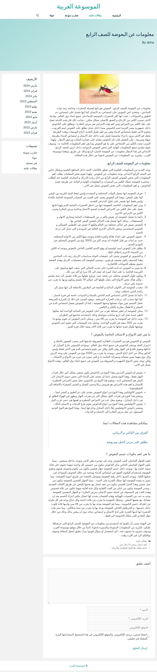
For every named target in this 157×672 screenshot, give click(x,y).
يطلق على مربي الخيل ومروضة (126, 442)
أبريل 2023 (30, 122)
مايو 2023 (31, 116)
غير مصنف (31, 163)
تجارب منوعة (71, 15)
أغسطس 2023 (28, 101)
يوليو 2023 (31, 106)
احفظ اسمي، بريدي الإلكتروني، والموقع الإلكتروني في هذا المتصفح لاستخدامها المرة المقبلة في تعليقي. (101, 636)
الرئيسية (116, 15)
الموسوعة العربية (78, 6)
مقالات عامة (95, 15)
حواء (52, 15)
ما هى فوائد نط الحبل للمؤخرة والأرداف (129, 547)
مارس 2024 (30, 85)
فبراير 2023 (30, 132)
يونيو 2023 (31, 111)
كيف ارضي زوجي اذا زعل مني (133, 544)
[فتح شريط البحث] (37, 15)
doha (150, 42)
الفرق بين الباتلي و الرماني (130, 432)
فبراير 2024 (30, 90)
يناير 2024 (31, 96)
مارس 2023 (30, 127)
